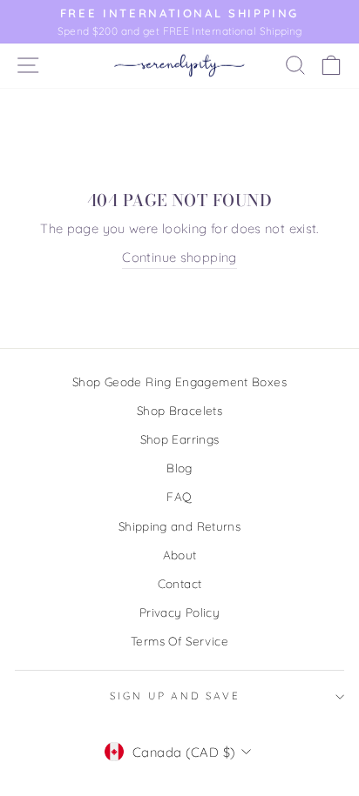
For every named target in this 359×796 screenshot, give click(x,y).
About (180, 554)
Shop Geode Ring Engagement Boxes (179, 381)
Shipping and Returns (179, 525)
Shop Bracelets (179, 410)
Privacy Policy (179, 612)
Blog (179, 467)
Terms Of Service (179, 640)
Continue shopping (179, 257)
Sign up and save (175, 695)
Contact (180, 583)
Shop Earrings (180, 438)
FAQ (179, 496)
